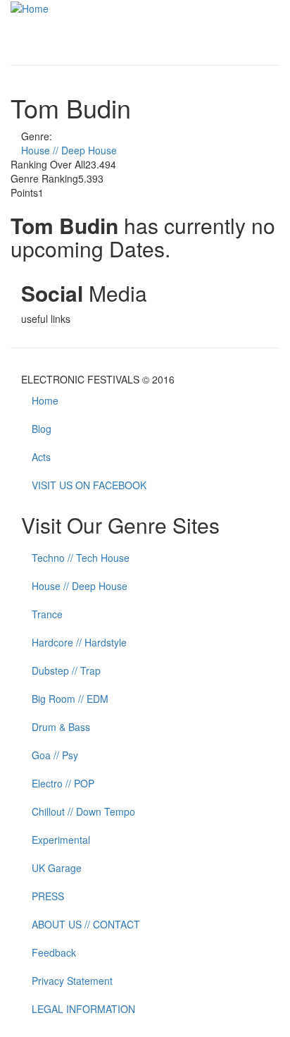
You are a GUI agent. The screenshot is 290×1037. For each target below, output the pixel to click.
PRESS (48, 896)
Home (45, 400)
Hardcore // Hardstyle (79, 642)
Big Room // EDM (70, 699)
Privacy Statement (72, 981)
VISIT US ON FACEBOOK (89, 485)
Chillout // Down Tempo (83, 811)
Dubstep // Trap (66, 670)
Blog (41, 429)
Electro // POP (63, 783)
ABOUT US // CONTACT (86, 924)
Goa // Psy (55, 755)
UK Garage (57, 868)
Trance (47, 614)
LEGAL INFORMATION (83, 1009)
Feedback (54, 952)
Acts (41, 457)
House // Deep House (69, 150)
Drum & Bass (61, 727)
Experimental (61, 840)
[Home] (30, 7)
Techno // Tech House (81, 558)
